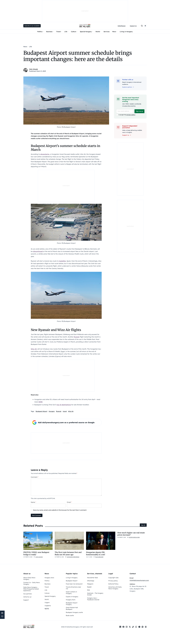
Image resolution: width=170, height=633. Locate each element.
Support (26, 600)
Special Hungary (86, 31)
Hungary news (49, 577)
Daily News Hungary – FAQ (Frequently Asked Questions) (31, 588)
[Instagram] (127, 627)
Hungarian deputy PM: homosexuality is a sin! (95, 553)
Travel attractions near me (73, 588)
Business (49, 31)
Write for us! (27, 597)
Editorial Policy (113, 584)
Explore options (127, 87)
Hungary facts (70, 600)
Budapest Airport (41, 411)
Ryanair (77, 337)
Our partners (27, 594)
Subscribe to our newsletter (32, 25)
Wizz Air (34, 349)
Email (69, 502)
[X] (130, 627)
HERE (40, 402)
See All (143, 525)
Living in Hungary (126, 31)
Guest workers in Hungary (71, 592)
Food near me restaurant (74, 584)
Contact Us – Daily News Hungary (31, 583)
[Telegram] (139, 627)
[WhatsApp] (136, 627)
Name (33, 502)
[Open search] (142, 26)
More (114, 31)
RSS (88, 590)
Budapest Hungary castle (74, 612)
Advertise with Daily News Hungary (115, 588)
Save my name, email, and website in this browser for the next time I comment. (60, 510)
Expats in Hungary (72, 596)
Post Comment (36, 515)
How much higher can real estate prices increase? (131, 534)
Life (65, 31)
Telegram (90, 584)
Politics (39, 31)
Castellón (62, 261)
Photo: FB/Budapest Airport (66, 127)
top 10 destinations (64, 405)
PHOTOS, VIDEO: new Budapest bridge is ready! (36, 553)
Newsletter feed (92, 577)
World (98, 31)
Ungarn (47, 602)
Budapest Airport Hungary (71, 603)
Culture (73, 31)
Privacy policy (113, 581)
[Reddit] (142, 627)
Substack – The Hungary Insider (95, 594)
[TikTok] (133, 627)
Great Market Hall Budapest (72, 608)
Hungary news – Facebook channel (93, 599)
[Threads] (146, 627)
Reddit (89, 587)
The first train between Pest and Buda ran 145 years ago (68, 553)
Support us (125, 135)
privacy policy (131, 115)
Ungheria (48, 605)
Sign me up (139, 111)
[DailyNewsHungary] (85, 25)
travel (65, 411)
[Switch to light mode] (145, 26)
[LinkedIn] (120, 627)
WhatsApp (90, 581)
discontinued (38, 251)
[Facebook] (123, 627)
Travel (58, 31)
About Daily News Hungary (29, 578)
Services (107, 31)
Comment (35, 477)
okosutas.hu (44, 154)
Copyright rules (113, 577)
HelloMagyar (122, 26)
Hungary (52, 411)
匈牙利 (47, 609)
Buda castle (70, 615)
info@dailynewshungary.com (139, 580)
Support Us (133, 26)
